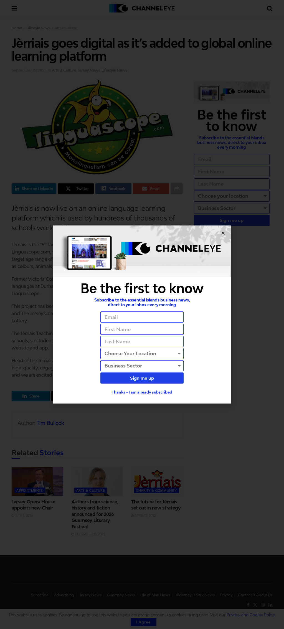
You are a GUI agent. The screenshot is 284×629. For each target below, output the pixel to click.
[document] (142, 314)
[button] (223, 233)
